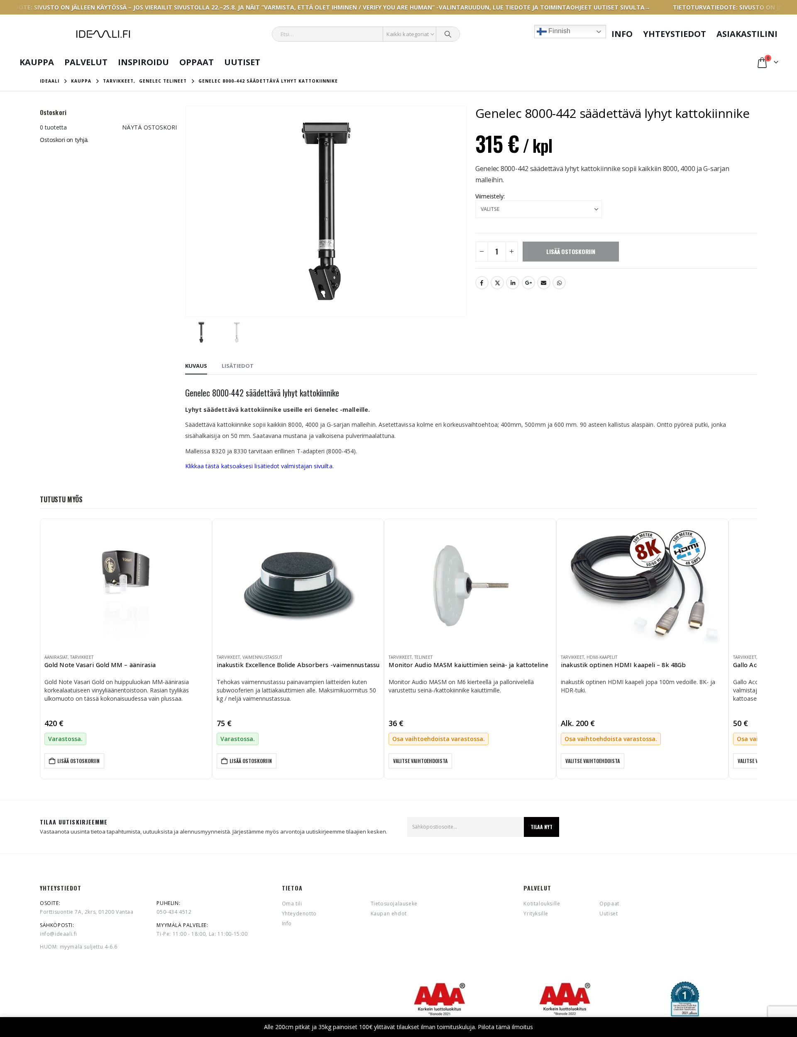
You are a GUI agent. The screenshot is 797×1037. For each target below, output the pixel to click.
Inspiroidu (143, 62)
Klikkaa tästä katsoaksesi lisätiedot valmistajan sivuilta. (259, 466)
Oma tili (292, 903)
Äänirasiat (56, 657)
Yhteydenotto (299, 913)
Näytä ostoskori (149, 127)
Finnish (558, 30)
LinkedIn (512, 282)
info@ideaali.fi (58, 933)
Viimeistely (489, 196)
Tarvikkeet (81, 657)
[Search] (448, 34)
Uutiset (242, 62)
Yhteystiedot (674, 33)
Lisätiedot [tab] (238, 365)
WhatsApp (559, 282)
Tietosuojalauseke (394, 903)
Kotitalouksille (541, 903)
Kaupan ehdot (389, 913)
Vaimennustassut (262, 657)
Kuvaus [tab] (196, 365)
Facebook (482, 282)
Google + (528, 282)
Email (543, 282)
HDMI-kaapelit (602, 657)
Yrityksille (535, 913)
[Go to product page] (126, 585)
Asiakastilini (746, 33)
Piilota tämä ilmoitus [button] (505, 1027)
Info (622, 33)
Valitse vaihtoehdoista (420, 760)
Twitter (497, 282)
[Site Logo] (103, 34)
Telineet (423, 657)
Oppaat (196, 62)
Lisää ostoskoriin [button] (78, 760)
